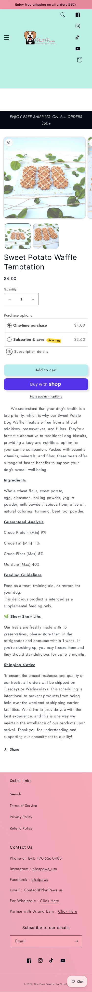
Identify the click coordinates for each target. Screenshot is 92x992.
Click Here (49, 901)
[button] (6, 37)
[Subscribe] (76, 941)
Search (15, 794)
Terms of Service (23, 805)
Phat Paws (39, 984)
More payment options (46, 396)
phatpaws (39, 879)
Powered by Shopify (57, 984)
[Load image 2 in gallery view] (46, 236)
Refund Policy (21, 828)
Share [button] (14, 749)
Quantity (10, 289)
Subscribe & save (36, 339)
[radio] (9, 325)
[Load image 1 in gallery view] (18, 236)
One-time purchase (30, 325)
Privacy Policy (21, 817)
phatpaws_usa (44, 869)
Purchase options (18, 315)
